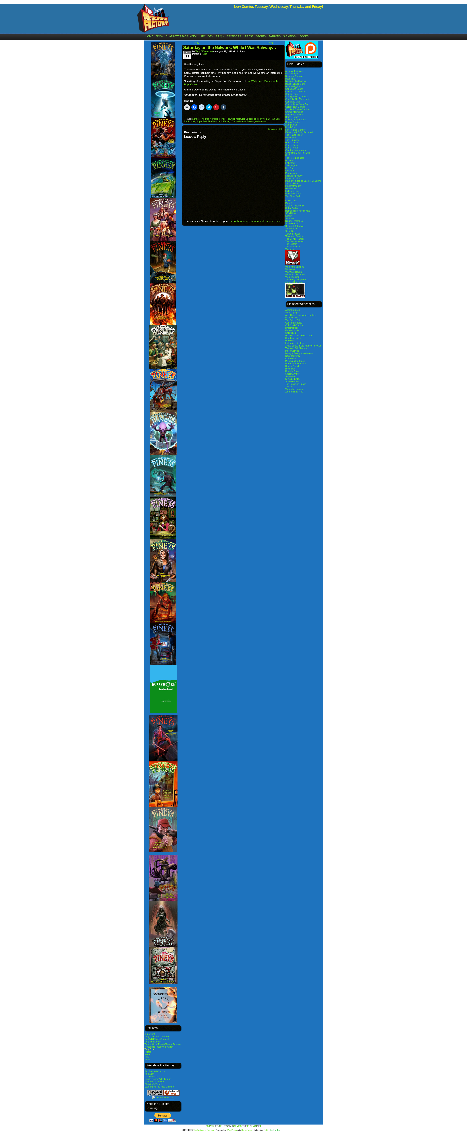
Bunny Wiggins (292, 86)
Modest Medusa (293, 186)
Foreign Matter (292, 330)
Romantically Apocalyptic (297, 211)
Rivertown (290, 368)
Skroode (289, 218)
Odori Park (290, 358)
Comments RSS (274, 129)
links (223, 119)
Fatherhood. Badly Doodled (299, 132)
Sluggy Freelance (294, 221)
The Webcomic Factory (153, 19)
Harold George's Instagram (157, 1079)
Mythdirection (292, 191)
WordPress (232, 1130)
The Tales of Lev (293, 246)
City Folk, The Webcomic (297, 99)
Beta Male (290, 79)
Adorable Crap (292, 310)
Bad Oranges (291, 73)
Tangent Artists (292, 234)
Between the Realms (295, 81)
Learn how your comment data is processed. (255, 221)
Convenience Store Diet (297, 104)
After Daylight (292, 312)
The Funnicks (151, 1076)
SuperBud (290, 231)
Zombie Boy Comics (295, 282)
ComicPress (246, 1130)
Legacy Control (292, 178)
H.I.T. (287, 155)
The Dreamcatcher (294, 241)
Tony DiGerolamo (204, 51)
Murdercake (291, 188)
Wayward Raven (293, 272)
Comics (196, 119)
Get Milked (290, 333)
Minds (147, 1059)
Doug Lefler (291, 124)
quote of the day (262, 119)
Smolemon (290, 376)
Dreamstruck (291, 328)
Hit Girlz (289, 160)
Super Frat (149, 1034)
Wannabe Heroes (294, 389)
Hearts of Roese (293, 338)
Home (149, 36)
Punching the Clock (295, 361)
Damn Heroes (292, 117)
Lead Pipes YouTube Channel (159, 1086)
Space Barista (292, 381)
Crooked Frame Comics (297, 109)
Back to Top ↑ (276, 1130)
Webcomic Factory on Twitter (158, 1047)
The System (291, 244)
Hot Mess (290, 340)
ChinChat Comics (294, 325)
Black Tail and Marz (295, 84)
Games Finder (292, 145)
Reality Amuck (292, 366)
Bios (159, 36)
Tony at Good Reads (154, 1044)
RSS (266, 1130)
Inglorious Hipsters (294, 343)
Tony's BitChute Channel (156, 1039)
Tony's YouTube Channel (156, 1036)
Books (305, 36)
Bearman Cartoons (294, 76)
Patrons (275, 36)
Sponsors (234, 36)
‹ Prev (195, 42)
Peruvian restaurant (236, 119)
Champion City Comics (296, 96)
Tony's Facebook (152, 1041)
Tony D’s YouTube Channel (243, 1126)
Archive (206, 36)
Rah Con (275, 119)
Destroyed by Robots (295, 119)
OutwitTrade (291, 200)
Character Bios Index (182, 36)
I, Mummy (290, 163)
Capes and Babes (294, 89)
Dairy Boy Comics (294, 114)
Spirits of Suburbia (294, 226)
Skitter (288, 216)
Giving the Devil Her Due (297, 153)
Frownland (290, 137)
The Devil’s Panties (294, 239)
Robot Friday (291, 208)
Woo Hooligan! (292, 277)
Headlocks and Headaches (298, 335)
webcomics (260, 121)
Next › (270, 42)
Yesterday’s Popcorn (295, 279)
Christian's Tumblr (153, 1084)
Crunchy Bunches (294, 112)
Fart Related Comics (154, 1071)
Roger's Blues (292, 371)
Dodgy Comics (292, 122)
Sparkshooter (292, 223)
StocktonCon (291, 228)
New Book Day (292, 356)
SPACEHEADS (292, 379)
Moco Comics (292, 351)
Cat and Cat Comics (295, 91)
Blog (205, 54)
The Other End (292, 196)
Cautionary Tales (293, 323)
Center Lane (291, 94)
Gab (146, 1057)
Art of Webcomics (293, 71)
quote (250, 119)
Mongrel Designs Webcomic (299, 353)
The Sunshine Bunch (295, 384)
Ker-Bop (289, 168)
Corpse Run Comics (295, 107)
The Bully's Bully (293, 320)
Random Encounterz (295, 363)
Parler (147, 1054)
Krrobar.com (291, 173)
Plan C (288, 203)
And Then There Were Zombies (300, 315)
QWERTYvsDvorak (294, 205)
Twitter (147, 1052)
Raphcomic (189, 121)
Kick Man (289, 170)
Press (249, 36)
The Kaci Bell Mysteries (296, 348)
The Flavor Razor (293, 135)
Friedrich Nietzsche (210, 119)
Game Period (291, 147)
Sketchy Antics (292, 374)
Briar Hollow (291, 317)
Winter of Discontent (154, 1081)
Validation (149, 1074)
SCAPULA (290, 213)
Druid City (290, 127)
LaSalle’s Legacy (293, 176)
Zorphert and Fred (294, 391)
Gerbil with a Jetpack (295, 150)
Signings (290, 36)
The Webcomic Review (242, 121)
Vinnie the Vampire (294, 267)
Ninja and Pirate (293, 193)
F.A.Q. (220, 36)
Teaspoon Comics (294, 236)
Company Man (292, 101)
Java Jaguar (291, 165)
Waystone (290, 269)
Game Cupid (291, 142)
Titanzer (289, 386)
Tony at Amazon (173, 1044)
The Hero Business (294, 158)
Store (261, 36)
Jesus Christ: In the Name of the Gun (303, 346)
